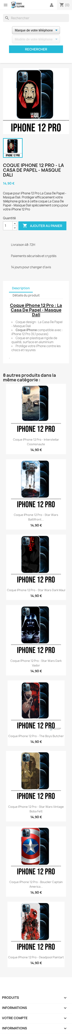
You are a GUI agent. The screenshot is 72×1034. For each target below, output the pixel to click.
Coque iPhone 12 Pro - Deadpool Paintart (36, 957)
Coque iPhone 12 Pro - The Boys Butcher (36, 736)
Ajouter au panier (42, 225)
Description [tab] (21, 288)
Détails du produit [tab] (26, 295)
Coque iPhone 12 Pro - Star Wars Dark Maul (36, 590)
